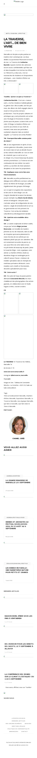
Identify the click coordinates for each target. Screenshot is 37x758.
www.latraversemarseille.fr (14, 372)
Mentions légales (18, 726)
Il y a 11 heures (8, 682)
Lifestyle (21, 33)
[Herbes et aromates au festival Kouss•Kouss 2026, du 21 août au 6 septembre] (18, 507)
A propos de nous (18, 718)
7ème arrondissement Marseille (14, 396)
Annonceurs (13, 731)
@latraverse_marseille (19, 375)
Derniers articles (18, 721)
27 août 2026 (9, 490)
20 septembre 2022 (20, 50)
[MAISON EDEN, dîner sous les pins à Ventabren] (18, 604)
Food (23, 517)
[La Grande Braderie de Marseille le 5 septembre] (18, 465)
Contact (24, 731)
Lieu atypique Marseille (25, 401)
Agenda (9, 476)
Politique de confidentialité (19, 729)
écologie (10, 563)
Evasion (14, 33)
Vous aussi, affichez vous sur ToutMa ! (18, 687)
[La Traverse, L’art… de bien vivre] (18, 425)
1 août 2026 (9, 580)
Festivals (16, 517)
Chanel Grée (9, 50)
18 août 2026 (9, 536)
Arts (8, 33)
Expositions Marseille (23, 398)
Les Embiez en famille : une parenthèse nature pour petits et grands (17, 570)
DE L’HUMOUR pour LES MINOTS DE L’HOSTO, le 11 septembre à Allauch (19, 646)
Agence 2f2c (24, 745)
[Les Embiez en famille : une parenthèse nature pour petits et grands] (18, 553)
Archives (28, 723)
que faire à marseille (10, 404)
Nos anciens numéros (14, 723)
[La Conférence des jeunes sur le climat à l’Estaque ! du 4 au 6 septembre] (18, 663)
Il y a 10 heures (8, 622)
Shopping (16, 476)
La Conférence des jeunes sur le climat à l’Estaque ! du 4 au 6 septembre (19, 676)
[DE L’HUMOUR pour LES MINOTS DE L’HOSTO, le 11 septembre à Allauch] (18, 632)
